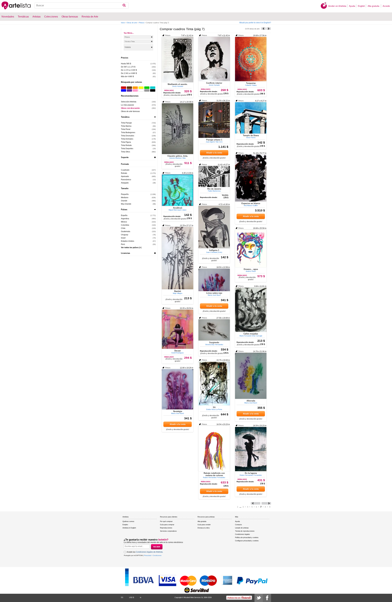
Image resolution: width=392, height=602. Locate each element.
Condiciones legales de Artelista (149, 552)
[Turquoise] (250, 59)
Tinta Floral (125, 129)
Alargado (125, 183)
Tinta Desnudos (127, 136)
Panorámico (126, 180)
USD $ (131, 597)
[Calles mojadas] (250, 310)
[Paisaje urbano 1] (214, 120)
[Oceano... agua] (250, 248)
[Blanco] (141, 90)
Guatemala (125, 231)
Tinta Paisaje (126, 123)
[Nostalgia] (177, 389)
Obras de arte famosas (130, 111)
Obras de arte (132, 23)
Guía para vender (204, 525)
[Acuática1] (177, 190)
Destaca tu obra (203, 528)
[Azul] (123, 90)
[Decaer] (177, 329)
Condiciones (157, 555)
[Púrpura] (129, 90)
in (140, 597)
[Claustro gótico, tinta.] (177, 128)
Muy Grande (126, 204)
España (124, 215)
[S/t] (214, 383)
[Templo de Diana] (250, 118)
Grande (124, 201)
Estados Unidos (127, 241)
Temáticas (23, 16)
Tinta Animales (127, 139)
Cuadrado (125, 170)
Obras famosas (70, 16)
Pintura (141, 23)
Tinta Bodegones (128, 132)
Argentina (125, 219)
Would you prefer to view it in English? (255, 23)
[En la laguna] (250, 449)
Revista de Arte (90, 16)
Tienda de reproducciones (244, 531)
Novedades (8, 16)
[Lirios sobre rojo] (214, 280)
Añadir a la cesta (214, 153)
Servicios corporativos (168, 531)
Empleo (125, 525)
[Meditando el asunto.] (177, 59)
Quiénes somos (128, 521)
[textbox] (82, 5)
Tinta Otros (125, 152)
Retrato (124, 173)
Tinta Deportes (127, 148)
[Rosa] (135, 90)
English (361, 6)
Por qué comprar (166, 521)
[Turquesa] (152, 87)
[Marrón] (129, 87)
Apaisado (125, 176)
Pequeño (125, 194)
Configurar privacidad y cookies (247, 541)
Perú (123, 244)
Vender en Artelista (337, 6)
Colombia (125, 225)
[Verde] (146, 87)
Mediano (124, 197)
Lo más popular (127, 105)
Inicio (123, 23)
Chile (123, 228)
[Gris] (146, 90)
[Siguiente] (268, 28)
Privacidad (147, 555)
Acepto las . (145, 552)
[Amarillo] (141, 87)
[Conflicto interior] (214, 59)
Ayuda (352, 6)
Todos (127, 47)
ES (122, 597)
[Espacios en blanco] (250, 178)
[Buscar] (124, 5)
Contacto (238, 525)
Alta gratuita (374, 6)
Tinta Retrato (126, 145)
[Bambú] (177, 258)
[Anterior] (263, 28)
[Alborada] (250, 376)
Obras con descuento (130, 108)
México (124, 222)
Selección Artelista (128, 102)
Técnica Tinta (129, 41)
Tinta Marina (126, 126)
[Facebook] (267, 598)
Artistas (36, 16)
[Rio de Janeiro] (214, 176)
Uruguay (124, 235)
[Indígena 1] (214, 227)
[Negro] (152, 90)
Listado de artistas (242, 528)
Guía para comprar (167, 525)
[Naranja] (135, 87)
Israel (123, 238)
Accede (386, 6)
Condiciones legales (242, 534)
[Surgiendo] (214, 330)
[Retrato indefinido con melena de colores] (214, 448)
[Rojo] (123, 87)
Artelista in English (129, 528)
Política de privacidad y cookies (246, 537)
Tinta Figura (126, 142)
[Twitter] (258, 598)
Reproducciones (166, 528)
